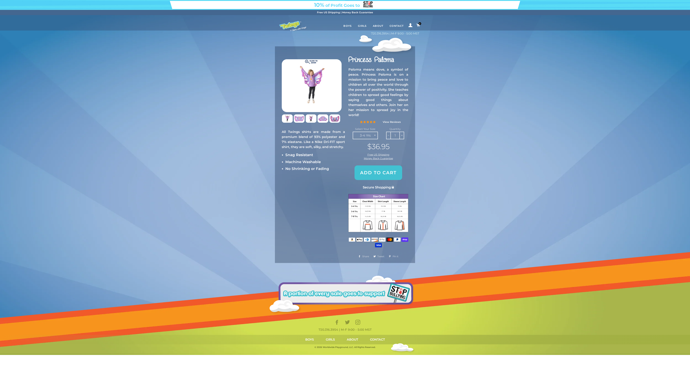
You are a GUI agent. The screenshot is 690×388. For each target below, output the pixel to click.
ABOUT (352, 339)
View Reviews (392, 122)
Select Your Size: (365, 129)
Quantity (395, 129)
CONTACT (377, 339)
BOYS (309, 339)
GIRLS (330, 339)
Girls (362, 25)
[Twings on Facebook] (337, 323)
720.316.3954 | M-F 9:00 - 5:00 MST (395, 33)
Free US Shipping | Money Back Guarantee (345, 12)
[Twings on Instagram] (358, 323)
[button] (368, 122)
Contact (397, 25)
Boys (347, 25)
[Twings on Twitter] (348, 323)
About (378, 25)
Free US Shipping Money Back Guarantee (378, 156)
